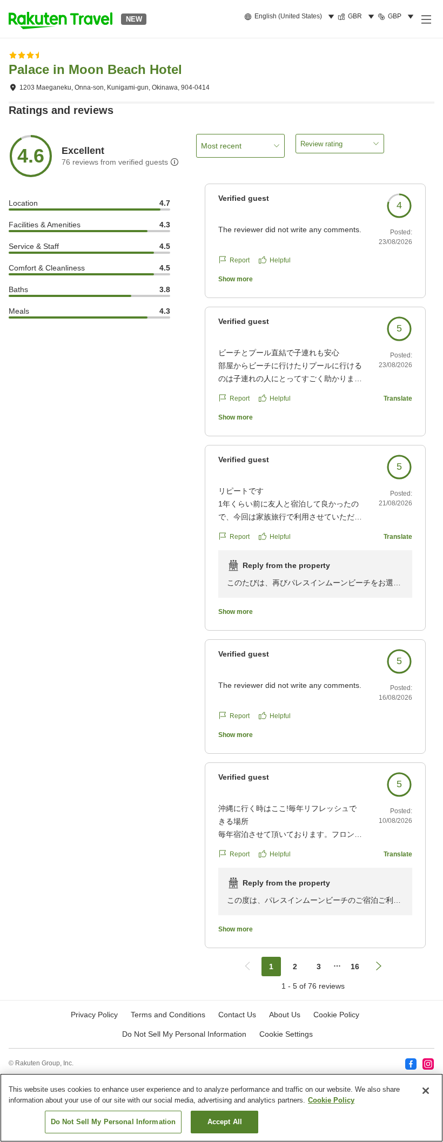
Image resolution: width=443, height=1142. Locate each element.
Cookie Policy (331, 1100)
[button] (60, 19)
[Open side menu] (425, 19)
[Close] (426, 1091)
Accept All (224, 1122)
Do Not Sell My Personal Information (113, 1122)
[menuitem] (291, 16)
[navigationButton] (247, 966)
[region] (221, 1107)
